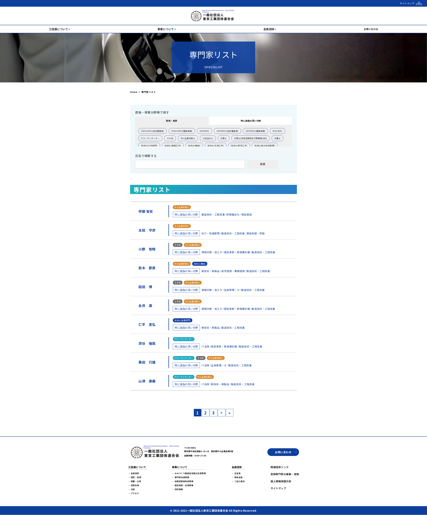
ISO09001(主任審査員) (227, 130)
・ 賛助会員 (237, 477)
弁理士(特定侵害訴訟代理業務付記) (250, 138)
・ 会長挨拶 (133, 473)
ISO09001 (204, 130)
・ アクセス (133, 493)
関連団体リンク (280, 467)
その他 (170, 138)
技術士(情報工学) (173, 145)
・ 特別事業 (177, 489)
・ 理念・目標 (134, 477)
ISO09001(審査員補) (255, 130)
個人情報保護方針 (281, 481)
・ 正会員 (236, 473)
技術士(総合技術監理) (265, 145)
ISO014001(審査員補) (181, 130)
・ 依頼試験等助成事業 (182, 481)
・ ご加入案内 (238, 481)
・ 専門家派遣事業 (180, 477)
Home (133, 92)
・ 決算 (131, 489)
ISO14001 (277, 130)
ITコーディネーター (150, 138)
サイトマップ (278, 488)
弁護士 (277, 138)
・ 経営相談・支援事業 (182, 485)
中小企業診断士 (188, 138)
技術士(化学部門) (149, 145)
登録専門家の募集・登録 (285, 474)
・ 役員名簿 (133, 485)
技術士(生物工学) (215, 145)
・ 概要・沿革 (134, 481)
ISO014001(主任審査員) (152, 130)
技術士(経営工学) (239, 145)
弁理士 (224, 138)
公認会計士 (208, 138)
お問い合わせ (283, 452)
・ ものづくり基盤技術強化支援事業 (189, 473)
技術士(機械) (194, 145)
